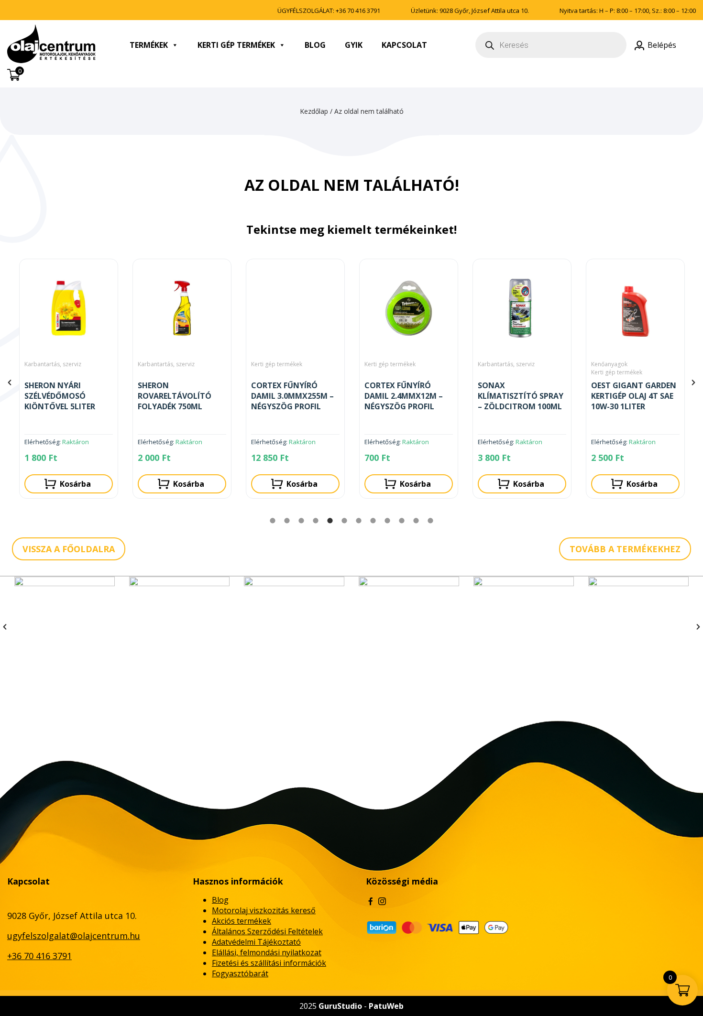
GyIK (353, 45)
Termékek (149, 45)
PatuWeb (386, 1006)
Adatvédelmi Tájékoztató (256, 942)
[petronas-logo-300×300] (409, 627)
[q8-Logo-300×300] (64, 627)
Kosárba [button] (75, 484)
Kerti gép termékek (236, 45)
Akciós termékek (241, 921)
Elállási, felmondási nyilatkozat (266, 952)
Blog (315, 45)
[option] (68, 382)
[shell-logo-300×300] (179, 627)
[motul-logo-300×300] (294, 627)
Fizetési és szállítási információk (269, 963)
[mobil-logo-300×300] (523, 627)
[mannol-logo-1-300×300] (638, 627)
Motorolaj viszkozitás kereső (264, 910)
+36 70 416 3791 (358, 10)
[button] (9, 382)
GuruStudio (340, 1006)
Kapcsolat (404, 45)
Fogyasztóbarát (240, 973)
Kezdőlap (314, 111)
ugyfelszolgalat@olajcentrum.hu (73, 935)
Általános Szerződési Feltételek (267, 931)
